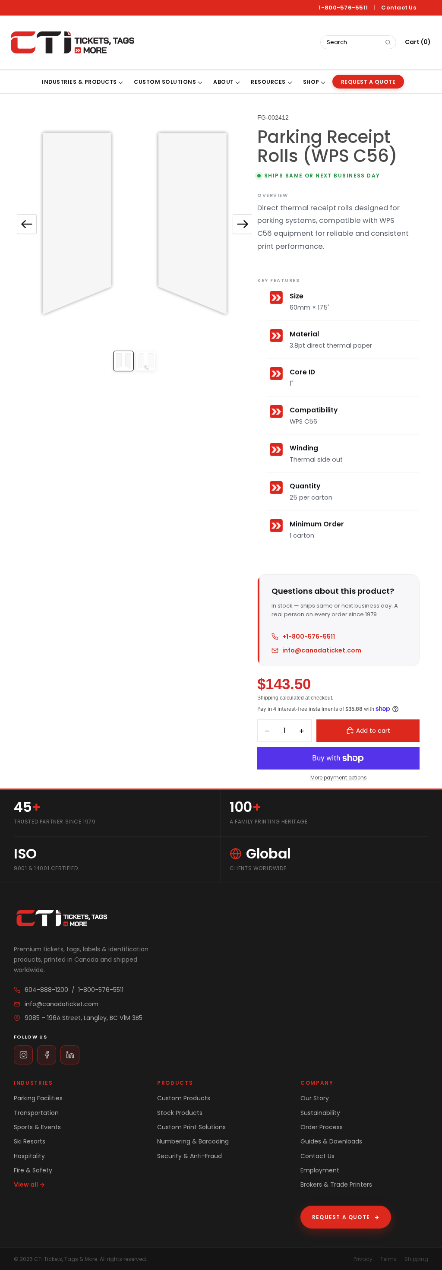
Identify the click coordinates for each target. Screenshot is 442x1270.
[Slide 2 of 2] (145, 361)
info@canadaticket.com (321, 650)
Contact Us (398, 8)
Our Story (314, 1098)
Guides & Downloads (331, 1141)
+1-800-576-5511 (308, 636)
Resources (268, 82)
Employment (319, 1170)
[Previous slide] (26, 224)
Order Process (321, 1127)
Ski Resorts (29, 1141)
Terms (388, 1259)
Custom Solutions (165, 82)
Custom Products (183, 1098)
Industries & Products (79, 82)
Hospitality (29, 1156)
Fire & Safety (33, 1170)
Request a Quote (345, 1217)
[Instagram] (23, 1054)
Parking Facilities (38, 1098)
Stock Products (179, 1112)
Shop (311, 82)
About (223, 82)
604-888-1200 (46, 989)
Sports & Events (37, 1127)
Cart (418, 42)
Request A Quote (368, 82)
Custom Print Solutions (191, 1127)
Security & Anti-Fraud (189, 1156)
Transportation (36, 1112)
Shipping (416, 1259)
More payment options (338, 777)
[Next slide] (242, 224)
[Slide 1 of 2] (123, 361)
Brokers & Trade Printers (336, 1184)
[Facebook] (46, 1054)
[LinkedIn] (69, 1054)
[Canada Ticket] (71, 42)
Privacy (363, 1259)
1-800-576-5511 (343, 8)
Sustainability (320, 1112)
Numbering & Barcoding (193, 1141)
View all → (29, 1184)
